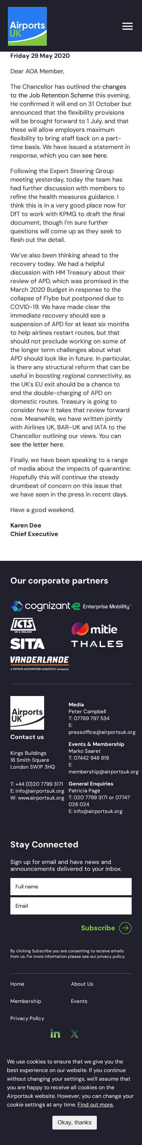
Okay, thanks (75, 1122)
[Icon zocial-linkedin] (55, 1032)
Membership (25, 1001)
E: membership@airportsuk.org (104, 768)
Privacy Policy (27, 1018)
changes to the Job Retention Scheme (68, 91)
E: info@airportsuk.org (95, 811)
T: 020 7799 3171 (88, 797)
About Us (82, 984)
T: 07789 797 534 (89, 718)
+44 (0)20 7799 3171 (39, 784)
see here (94, 155)
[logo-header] (27, 10)
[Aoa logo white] (27, 699)
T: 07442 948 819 (89, 758)
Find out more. (96, 1104)
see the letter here (36, 444)
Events (79, 1001)
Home (17, 984)
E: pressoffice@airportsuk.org (102, 729)
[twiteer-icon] (74, 1033)
